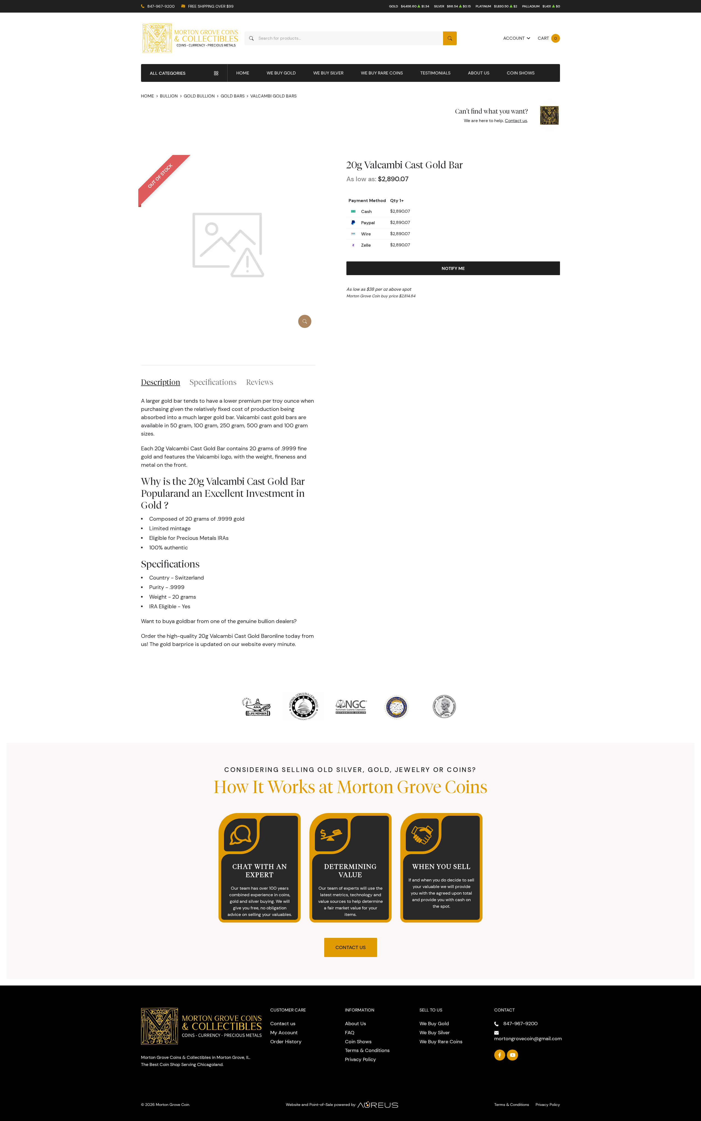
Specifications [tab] (213, 382)
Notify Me (453, 268)
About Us (478, 73)
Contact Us (350, 947)
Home (242, 73)
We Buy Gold (281, 73)
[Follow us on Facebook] (499, 1055)
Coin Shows (521, 73)
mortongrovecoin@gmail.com (528, 1039)
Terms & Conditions (367, 1050)
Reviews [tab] (259, 382)
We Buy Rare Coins (382, 73)
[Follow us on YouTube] (512, 1055)
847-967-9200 (161, 6)
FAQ (349, 1033)
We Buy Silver (328, 73)
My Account (284, 1033)
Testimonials (435, 73)
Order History (285, 1042)
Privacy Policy (360, 1059)
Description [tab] (160, 382)
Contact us (516, 120)
